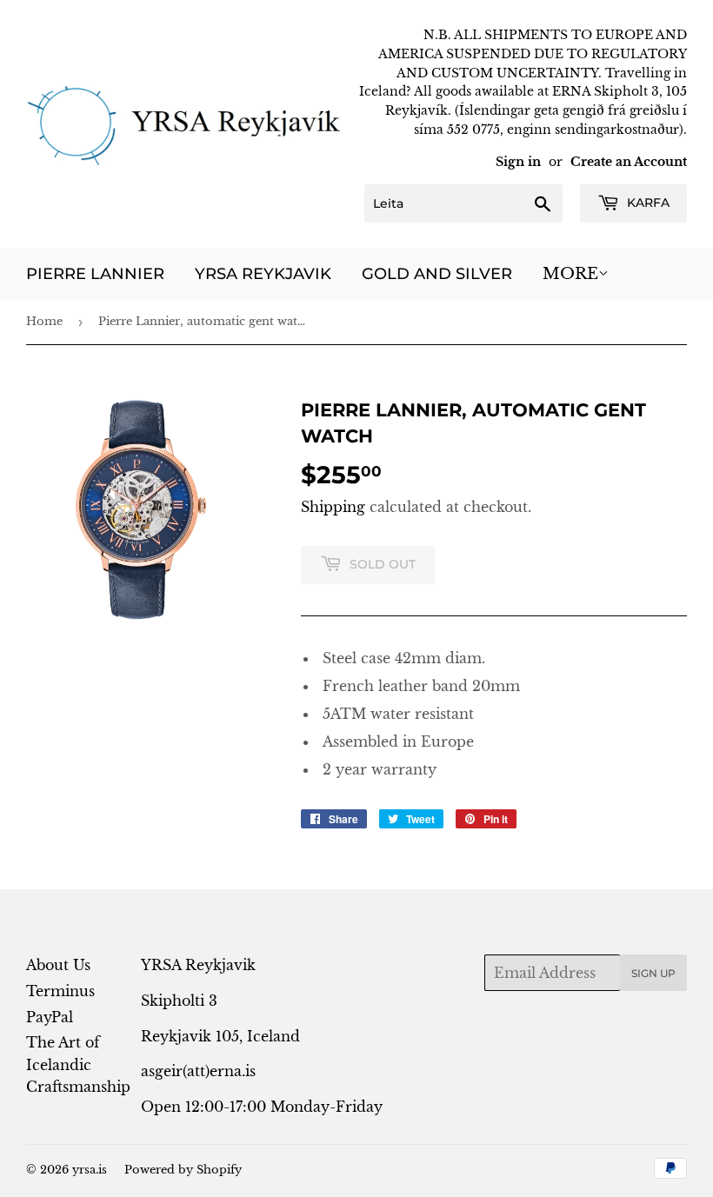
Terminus (60, 991)
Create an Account (628, 162)
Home (44, 321)
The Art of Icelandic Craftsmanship (78, 1064)
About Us (58, 965)
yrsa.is (89, 1169)
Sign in (518, 162)
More (570, 273)
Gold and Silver (437, 273)
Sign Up (653, 973)
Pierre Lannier (95, 273)
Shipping (333, 506)
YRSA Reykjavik (263, 273)
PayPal (49, 1017)
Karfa (646, 202)
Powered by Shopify (183, 1169)
